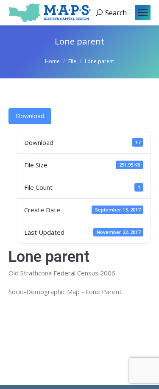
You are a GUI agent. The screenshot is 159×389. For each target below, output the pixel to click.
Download (30, 116)
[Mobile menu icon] (143, 12)
